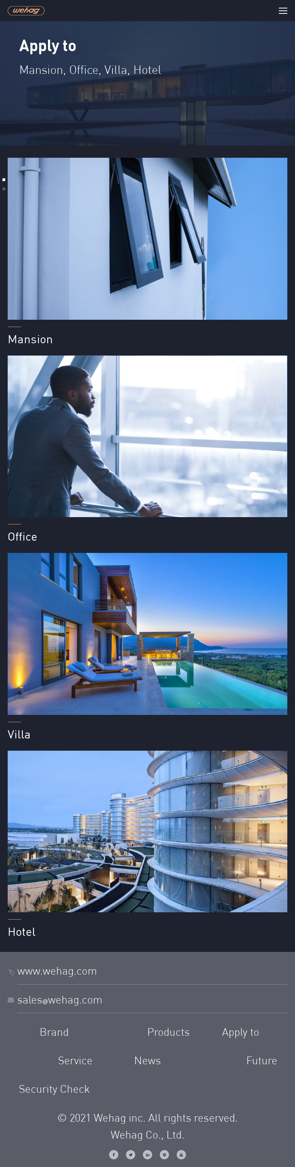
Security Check (54, 1090)
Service (75, 1061)
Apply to (240, 1033)
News (147, 1061)
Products (168, 1033)
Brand (54, 1033)
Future (261, 1061)
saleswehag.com (60, 1000)
